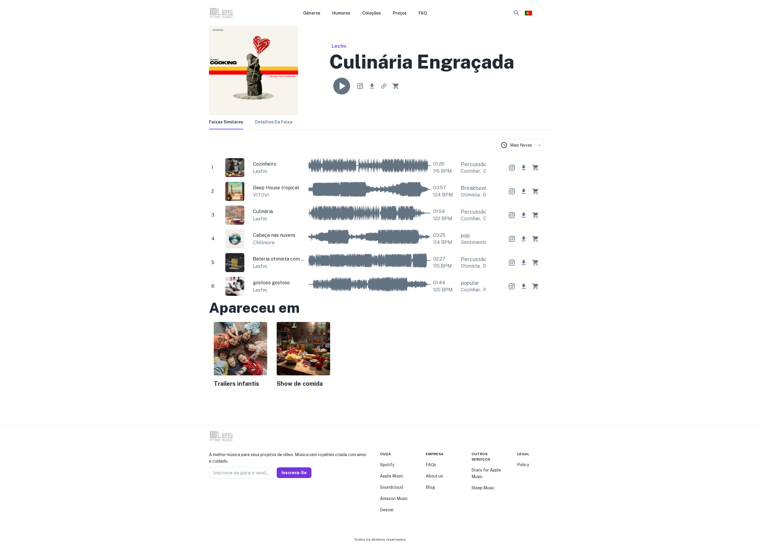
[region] (376, 355)
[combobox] (520, 145)
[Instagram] (218, 492)
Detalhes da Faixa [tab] (273, 122)
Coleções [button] (371, 13)
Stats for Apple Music (486, 473)
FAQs (431, 464)
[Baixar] (372, 86)
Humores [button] (341, 13)
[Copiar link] (384, 86)
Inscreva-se (294, 472)
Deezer (387, 509)
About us (434, 476)
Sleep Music (483, 487)
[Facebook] (211, 492)
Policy (523, 464)
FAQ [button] (423, 13)
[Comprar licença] (396, 86)
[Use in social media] (360, 86)
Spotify (387, 464)
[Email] (232, 492)
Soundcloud (391, 487)
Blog (430, 487)
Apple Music (391, 476)
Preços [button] (400, 13)
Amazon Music (394, 498)
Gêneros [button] (311, 13)
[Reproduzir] (341, 86)
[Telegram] (225, 492)
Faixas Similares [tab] (226, 122)
